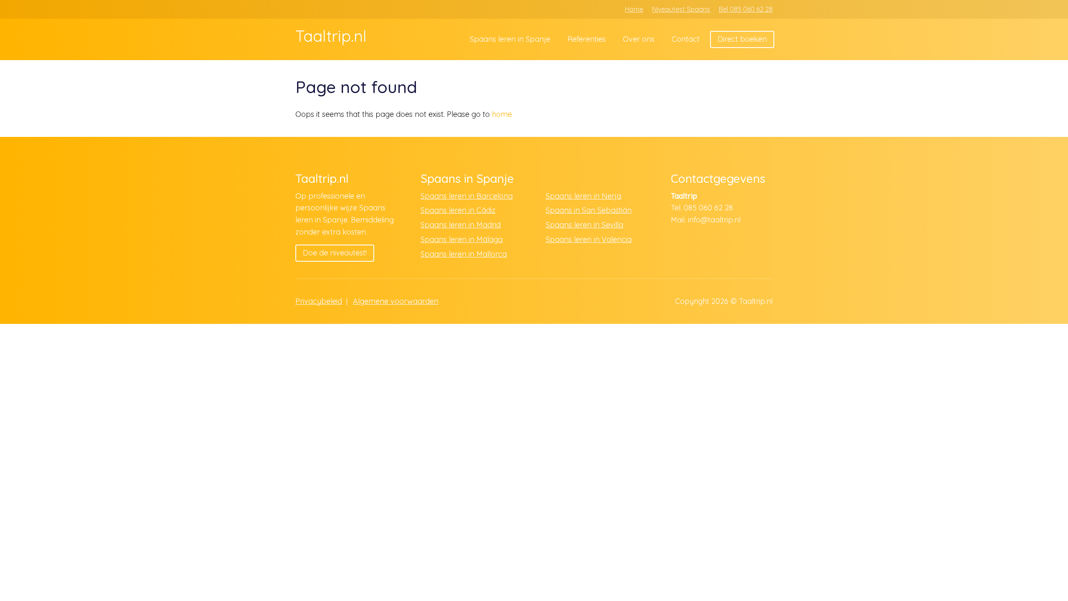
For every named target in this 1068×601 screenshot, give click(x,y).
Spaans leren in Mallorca (464, 254)
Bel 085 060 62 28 (746, 9)
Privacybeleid (318, 301)
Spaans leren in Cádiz (458, 210)
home (502, 114)
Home (634, 9)
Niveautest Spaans (681, 9)
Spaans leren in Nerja (583, 196)
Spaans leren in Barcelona (467, 196)
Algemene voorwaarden (395, 301)
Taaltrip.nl (331, 36)
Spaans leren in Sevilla (584, 225)
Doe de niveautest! (335, 253)
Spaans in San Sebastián (589, 210)
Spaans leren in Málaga (462, 239)
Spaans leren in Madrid (461, 225)
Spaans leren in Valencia (589, 239)
